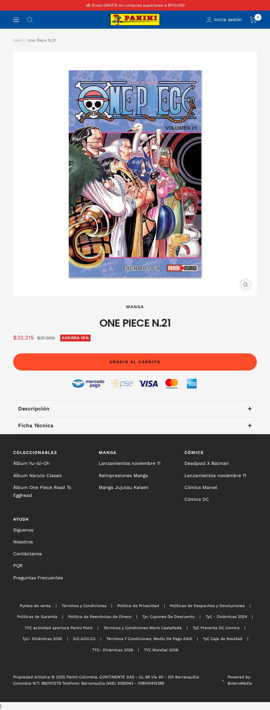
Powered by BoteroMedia (240, 680)
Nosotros (23, 541)
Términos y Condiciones (84, 605)
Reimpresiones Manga (123, 475)
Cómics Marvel (200, 487)
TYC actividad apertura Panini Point (59, 628)
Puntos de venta (35, 605)
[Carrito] (253, 19)
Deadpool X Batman (206, 463)
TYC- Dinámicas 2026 (112, 650)
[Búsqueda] (30, 20)
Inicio (18, 40)
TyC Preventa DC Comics (216, 628)
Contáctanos (27, 553)
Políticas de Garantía (37, 616)
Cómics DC (196, 499)
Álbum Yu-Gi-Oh (31, 463)
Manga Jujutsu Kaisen (123, 487)
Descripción (135, 408)
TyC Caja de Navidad (222, 638)
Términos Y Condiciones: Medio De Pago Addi (149, 638)
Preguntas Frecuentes (38, 577)
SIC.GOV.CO (84, 638)
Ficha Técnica (135, 425)
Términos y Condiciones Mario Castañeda (142, 628)
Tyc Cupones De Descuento (168, 616)
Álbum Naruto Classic (37, 475)
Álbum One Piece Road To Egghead (42, 491)
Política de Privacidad (138, 605)
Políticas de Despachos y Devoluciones (207, 605)
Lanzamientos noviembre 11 (129, 463)
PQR (17, 565)
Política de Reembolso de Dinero (99, 616)
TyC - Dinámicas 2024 (226, 616)
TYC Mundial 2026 (161, 650)
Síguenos (23, 529)
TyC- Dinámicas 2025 (42, 638)
